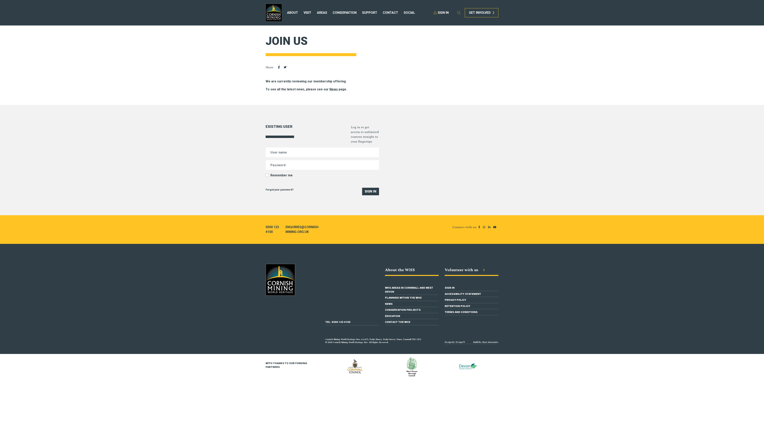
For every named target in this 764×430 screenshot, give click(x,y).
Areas (322, 13)
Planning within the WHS (403, 297)
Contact (390, 13)
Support (369, 13)
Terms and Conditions (461, 312)
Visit (307, 13)
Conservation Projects (403, 309)
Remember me (281, 175)
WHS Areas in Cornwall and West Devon (409, 289)
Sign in (443, 13)
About (292, 13)
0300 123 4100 (272, 229)
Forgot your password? (280, 189)
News (389, 303)
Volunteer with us (462, 270)
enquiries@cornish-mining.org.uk (302, 229)
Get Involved (480, 13)
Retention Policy (457, 306)
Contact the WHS (397, 322)
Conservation (345, 13)
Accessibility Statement (463, 293)
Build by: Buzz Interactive (485, 342)
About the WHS (400, 270)
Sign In (370, 191)
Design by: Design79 (455, 342)
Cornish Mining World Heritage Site (274, 13)
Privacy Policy (455, 299)
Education (392, 316)
